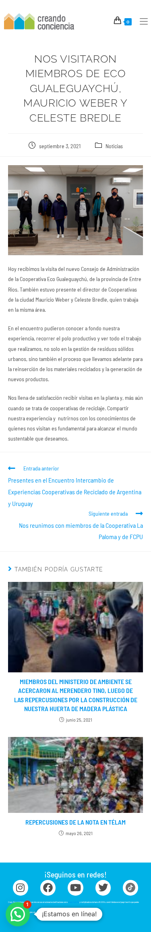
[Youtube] (75, 887)
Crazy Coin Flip (73, 902)
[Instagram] (20, 887)
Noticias (114, 146)
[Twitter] (103, 887)
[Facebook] (48, 887)
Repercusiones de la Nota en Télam (75, 822)
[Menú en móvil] (141, 21)
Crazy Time (40, 912)
